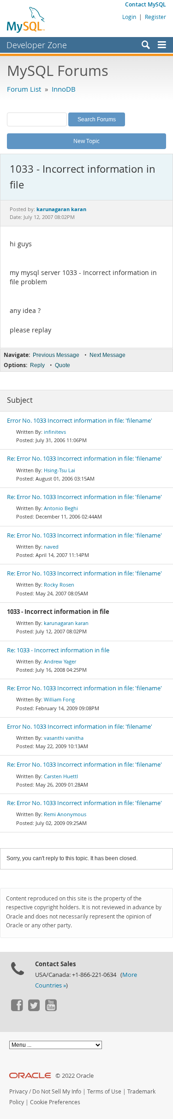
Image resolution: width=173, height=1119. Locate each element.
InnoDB (64, 89)
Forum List (24, 89)
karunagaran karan (66, 622)
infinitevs (55, 431)
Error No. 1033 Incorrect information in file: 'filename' (79, 421)
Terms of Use (104, 1091)
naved (51, 546)
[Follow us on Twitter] (33, 1008)
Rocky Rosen (59, 584)
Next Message (107, 355)
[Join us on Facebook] (16, 1008)
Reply (37, 365)
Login (129, 16)
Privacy (18, 1091)
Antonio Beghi (61, 508)
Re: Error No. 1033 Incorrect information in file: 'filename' (84, 459)
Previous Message (56, 355)
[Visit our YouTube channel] (50, 1008)
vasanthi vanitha (64, 737)
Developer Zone (36, 44)
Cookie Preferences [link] (55, 1102)
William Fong (59, 699)
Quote (62, 365)
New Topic (86, 140)
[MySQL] (26, 19)
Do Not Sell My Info (56, 1091)
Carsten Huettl (61, 776)
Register (155, 16)
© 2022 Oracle (74, 1076)
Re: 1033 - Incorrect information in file (58, 650)
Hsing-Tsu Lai (59, 470)
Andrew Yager (60, 661)
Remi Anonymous (65, 814)
